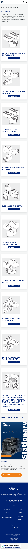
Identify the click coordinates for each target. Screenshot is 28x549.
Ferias (20, 512)
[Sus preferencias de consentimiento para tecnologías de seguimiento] (2, 546)
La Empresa (7, 509)
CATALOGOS (9, 7)
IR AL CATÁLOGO (8, 475)
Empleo (20, 519)
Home (2, 7)
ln (14, 527)
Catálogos (7, 515)
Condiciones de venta (14, 538)
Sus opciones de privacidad (12, 545)
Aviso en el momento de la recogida (11, 547)
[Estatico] (14, 440)
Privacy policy (14, 540)
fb (12, 527)
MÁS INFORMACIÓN (13, 58)
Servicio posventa (7, 517)
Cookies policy (14, 539)
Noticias (20, 509)
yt (17, 527)
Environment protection (14, 537)
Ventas (7, 512)
